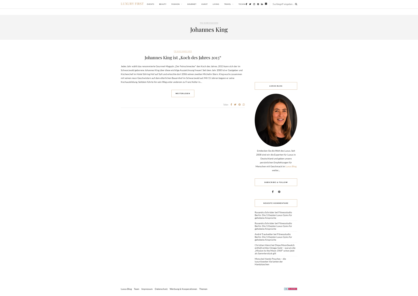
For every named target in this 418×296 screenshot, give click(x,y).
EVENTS (150, 4)
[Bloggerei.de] (290, 289)
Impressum (147, 289)
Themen (203, 289)
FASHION (175, 4)
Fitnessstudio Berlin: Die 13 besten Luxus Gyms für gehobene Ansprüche (273, 215)
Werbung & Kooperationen (183, 289)
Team (136, 289)
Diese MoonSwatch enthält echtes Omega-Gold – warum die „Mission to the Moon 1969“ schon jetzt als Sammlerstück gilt (275, 249)
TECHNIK (243, 4)
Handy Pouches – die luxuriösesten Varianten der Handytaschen (270, 261)
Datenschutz (161, 289)
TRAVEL (227, 4)
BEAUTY (162, 4)
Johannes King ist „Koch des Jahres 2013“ (183, 57)
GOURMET (191, 4)
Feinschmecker (183, 51)
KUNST (204, 4)
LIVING (216, 4)
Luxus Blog (291, 166)
